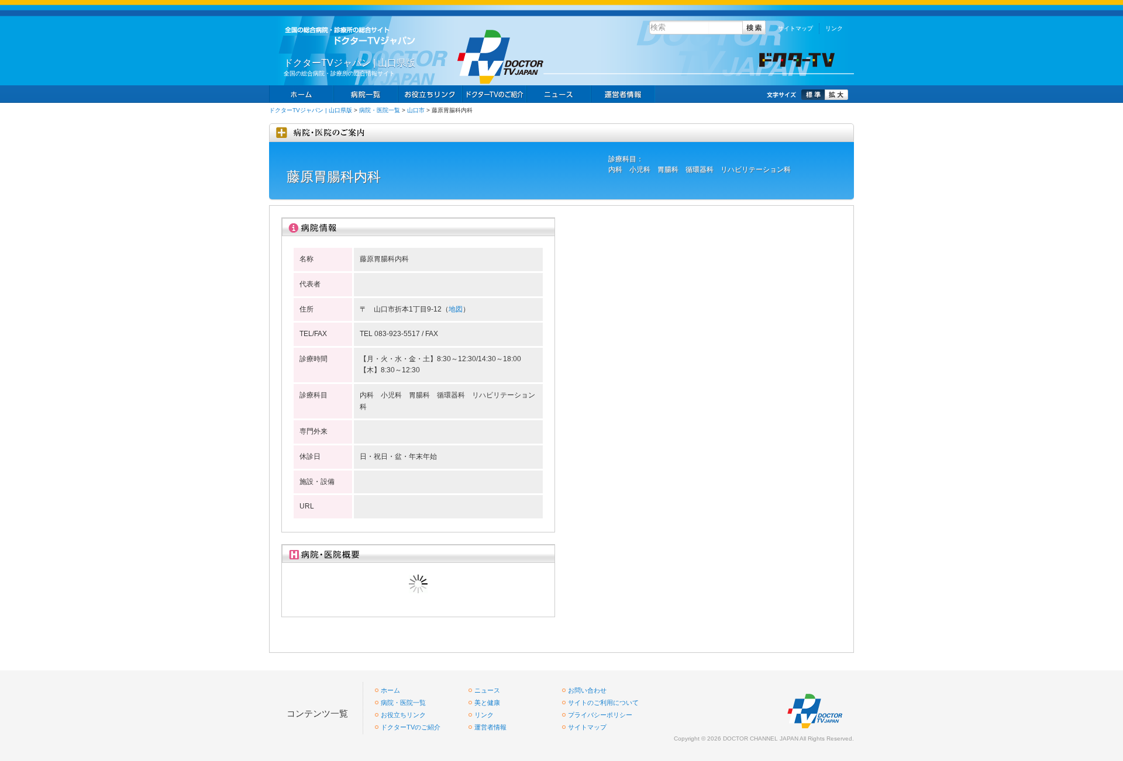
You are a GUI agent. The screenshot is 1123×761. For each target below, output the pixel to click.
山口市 (416, 110)
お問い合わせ (587, 690)
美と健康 (487, 702)
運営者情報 (490, 727)
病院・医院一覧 (379, 110)
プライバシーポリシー (600, 714)
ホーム (301, 94)
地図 (456, 309)
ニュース (558, 94)
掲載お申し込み (623, 94)
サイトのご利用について (603, 702)
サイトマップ (795, 28)
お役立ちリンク (430, 94)
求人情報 (494, 94)
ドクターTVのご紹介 (410, 727)
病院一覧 (365, 94)
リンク (834, 28)
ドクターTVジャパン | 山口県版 (310, 110)
